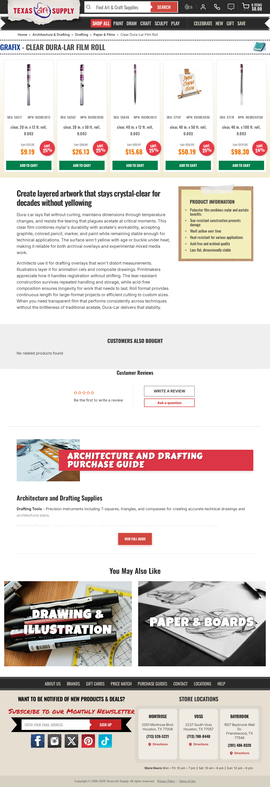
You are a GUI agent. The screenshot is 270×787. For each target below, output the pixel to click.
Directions (160, 744)
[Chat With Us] (231, 7)
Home (22, 34)
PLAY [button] (175, 23)
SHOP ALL (101, 23)
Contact (180, 683)
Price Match (121, 683)
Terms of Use (187, 781)
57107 (177, 117)
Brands (73, 683)
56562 (71, 117)
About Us (53, 683)
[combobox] (121, 7)
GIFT (230, 23)
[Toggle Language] (188, 7)
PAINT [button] (118, 23)
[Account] (203, 7)
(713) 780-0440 (198, 736)
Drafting (81, 34)
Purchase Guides (152, 683)
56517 (18, 117)
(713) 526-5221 (157, 736)
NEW (219, 23)
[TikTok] (105, 746)
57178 (230, 117)
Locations (202, 683)
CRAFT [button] (145, 23)
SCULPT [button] (161, 23)
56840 (124, 117)
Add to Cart (29, 165)
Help (221, 683)
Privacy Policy (166, 781)
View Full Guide (135, 538)
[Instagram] (54, 746)
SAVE (241, 23)
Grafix (10, 46)
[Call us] (217, 7)
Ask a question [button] (169, 403)
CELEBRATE (203, 23)
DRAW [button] (132, 23)
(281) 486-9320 (239, 745)
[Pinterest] (88, 746)
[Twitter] (71, 746)
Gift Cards (95, 683)
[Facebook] (38, 746)
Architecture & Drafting (51, 34)
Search (164, 7)
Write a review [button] (169, 391)
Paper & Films (104, 34)
